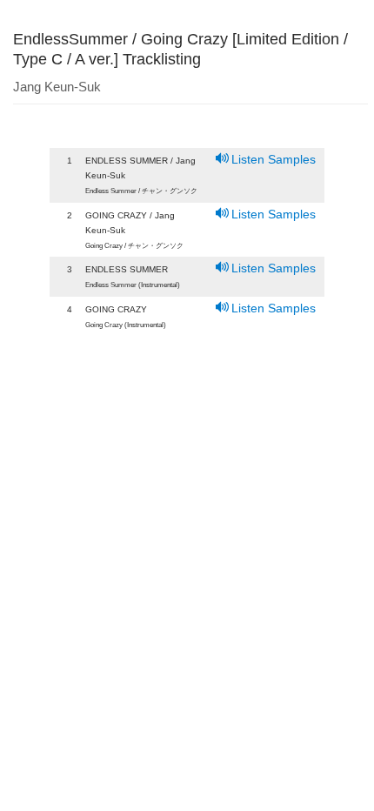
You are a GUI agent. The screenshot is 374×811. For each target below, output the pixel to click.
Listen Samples (273, 159)
